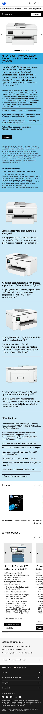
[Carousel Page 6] (28, 50)
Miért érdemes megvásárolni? (11, 677)
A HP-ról (4, 672)
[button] (39, 485)
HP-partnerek (6, 688)
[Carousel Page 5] (26, 50)
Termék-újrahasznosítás (20, 700)
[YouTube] (20, 697)
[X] (16, 697)
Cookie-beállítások (16, 702)
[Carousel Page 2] (21, 50)
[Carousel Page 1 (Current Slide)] (17, 50)
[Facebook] (7, 697)
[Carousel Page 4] (24, 50)
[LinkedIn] (3, 697)
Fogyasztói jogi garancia (22, 704)
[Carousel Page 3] (23, 50)
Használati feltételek (7, 704)
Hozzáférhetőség (34, 700)
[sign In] (34, 3)
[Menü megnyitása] (39, 3)
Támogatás (5, 683)
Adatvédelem (5, 702)
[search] (30, 3)
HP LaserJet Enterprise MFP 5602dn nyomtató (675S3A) (16, 567)
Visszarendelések (7, 700)
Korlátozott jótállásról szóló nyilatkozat (13, 705)
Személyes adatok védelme (31, 702)
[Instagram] (11, 697)
